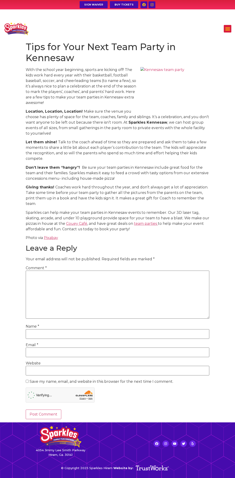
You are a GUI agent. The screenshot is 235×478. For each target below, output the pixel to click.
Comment (36, 268)
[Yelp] (192, 443)
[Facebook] (143, 4)
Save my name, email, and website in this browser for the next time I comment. (101, 381)
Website (33, 363)
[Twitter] (183, 443)
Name (32, 326)
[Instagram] (151, 4)
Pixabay (51, 238)
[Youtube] (174, 443)
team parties (146, 223)
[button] (227, 29)
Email (32, 345)
